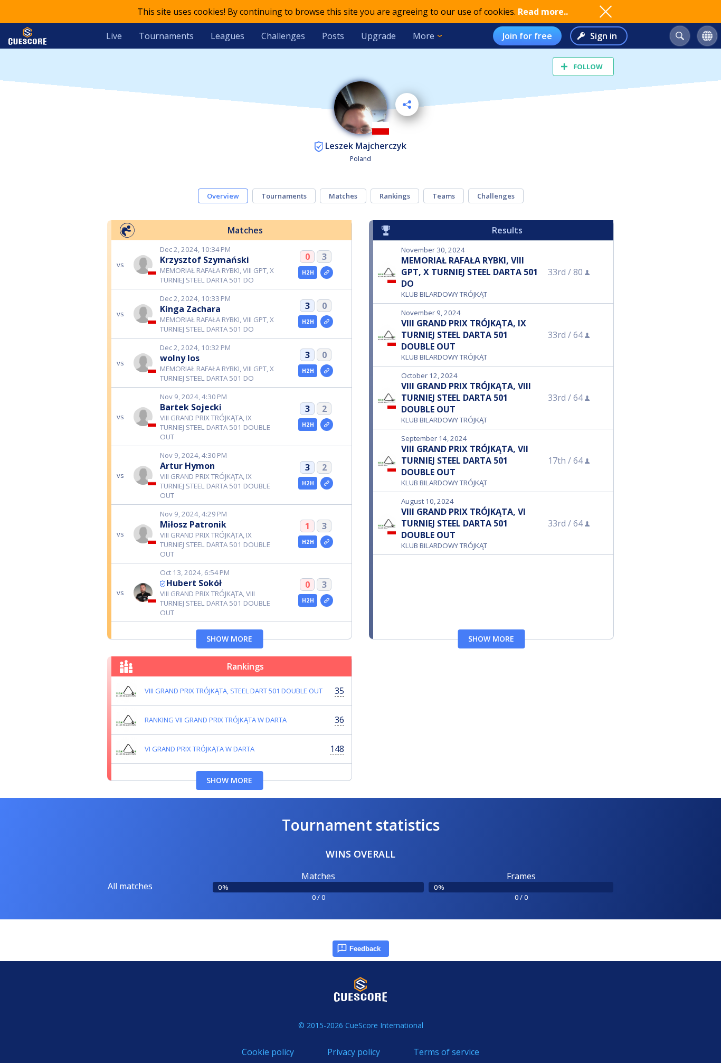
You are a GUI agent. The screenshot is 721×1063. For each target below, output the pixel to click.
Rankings (395, 196)
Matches (343, 196)
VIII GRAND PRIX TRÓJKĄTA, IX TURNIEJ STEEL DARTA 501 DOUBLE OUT (463, 334)
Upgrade (378, 36)
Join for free (527, 36)
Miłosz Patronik (193, 524)
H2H (308, 272)
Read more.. (543, 11)
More (423, 36)
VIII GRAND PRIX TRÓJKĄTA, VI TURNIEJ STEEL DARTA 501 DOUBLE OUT (463, 523)
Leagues (227, 36)
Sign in (603, 36)
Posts (333, 36)
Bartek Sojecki (191, 407)
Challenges (283, 36)
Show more (229, 639)
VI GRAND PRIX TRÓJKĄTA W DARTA (199, 749)
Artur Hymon (187, 466)
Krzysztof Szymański (204, 260)
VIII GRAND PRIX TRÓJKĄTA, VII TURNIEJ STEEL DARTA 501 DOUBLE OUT (464, 460)
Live (114, 36)
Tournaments (166, 36)
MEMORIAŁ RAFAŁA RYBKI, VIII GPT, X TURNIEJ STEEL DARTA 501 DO (469, 272)
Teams (443, 196)
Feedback (365, 949)
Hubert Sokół (194, 583)
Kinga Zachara (190, 309)
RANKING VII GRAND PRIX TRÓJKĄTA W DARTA (216, 720)
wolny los (180, 358)
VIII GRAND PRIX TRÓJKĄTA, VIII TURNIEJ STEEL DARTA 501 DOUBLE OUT (466, 397)
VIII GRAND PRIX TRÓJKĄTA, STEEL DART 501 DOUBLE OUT (233, 690)
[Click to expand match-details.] (326, 272)
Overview (223, 196)
